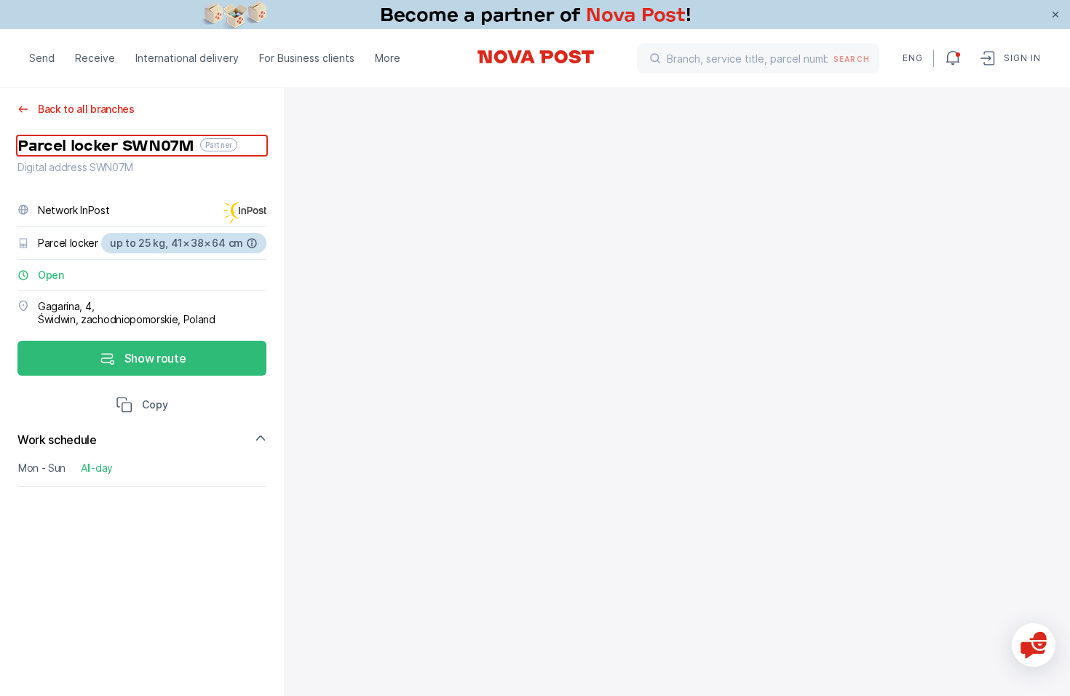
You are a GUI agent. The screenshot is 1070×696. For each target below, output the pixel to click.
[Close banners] (1055, 14)
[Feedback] (1033, 645)
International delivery (187, 58)
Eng (912, 57)
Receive (95, 58)
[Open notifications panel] (953, 58)
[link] (535, 14)
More (387, 58)
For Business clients (306, 58)
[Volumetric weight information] (252, 243)
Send (42, 58)
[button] (142, 406)
